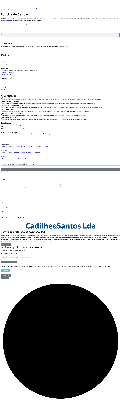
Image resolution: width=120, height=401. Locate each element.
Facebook (15, 172)
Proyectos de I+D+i (15, 159)
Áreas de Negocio (20, 146)
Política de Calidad (26, 152)
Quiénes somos (20, 8)
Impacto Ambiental (14, 152)
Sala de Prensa (26, 159)
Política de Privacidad (6, 208)
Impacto (37, 8)
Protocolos (37, 152)
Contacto (44, 8)
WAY (24, 218)
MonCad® (29, 8)
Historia (4, 152)
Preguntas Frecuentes (42, 146)
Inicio (3, 8)
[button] (6, 244)
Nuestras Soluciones (7, 146)
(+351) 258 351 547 (5, 20)
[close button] (1, 34)
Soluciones (10, 8)
